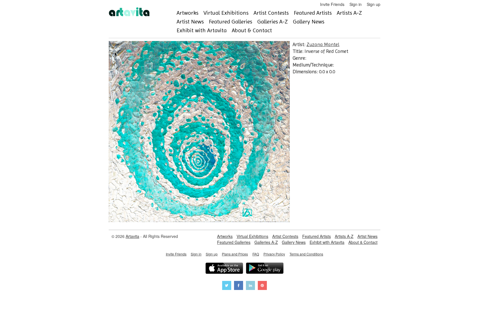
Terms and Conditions (306, 253)
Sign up (373, 4)
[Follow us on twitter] (226, 286)
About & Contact (252, 30)
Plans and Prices (235, 253)
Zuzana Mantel (322, 44)
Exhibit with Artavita (202, 30)
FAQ (255, 253)
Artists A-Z (349, 13)
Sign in (355, 4)
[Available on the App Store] (224, 269)
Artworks (187, 13)
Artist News (190, 21)
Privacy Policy (274, 253)
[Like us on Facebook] (238, 286)
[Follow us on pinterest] (262, 286)
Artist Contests (271, 13)
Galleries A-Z (272, 21)
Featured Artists (313, 13)
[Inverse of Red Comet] (199, 220)
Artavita (132, 236)
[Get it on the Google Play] (265, 269)
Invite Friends (332, 4)
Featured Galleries (230, 21)
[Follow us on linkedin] (250, 286)
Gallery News (308, 21)
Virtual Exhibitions (225, 13)
